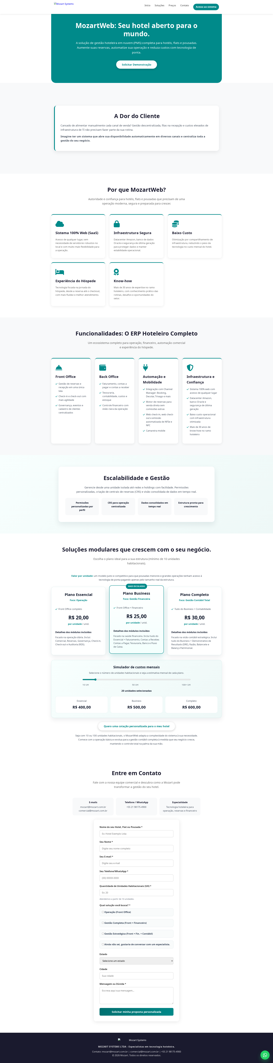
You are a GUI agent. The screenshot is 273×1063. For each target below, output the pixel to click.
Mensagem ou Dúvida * (113, 983)
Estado (103, 954)
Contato (184, 5)
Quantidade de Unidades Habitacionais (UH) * (125, 886)
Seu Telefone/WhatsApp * (114, 871)
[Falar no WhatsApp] (265, 1055)
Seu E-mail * (106, 856)
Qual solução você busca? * (115, 905)
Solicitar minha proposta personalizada (136, 1012)
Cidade (103, 969)
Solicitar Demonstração (136, 64)
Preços (172, 5)
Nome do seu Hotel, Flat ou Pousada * (121, 827)
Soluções (159, 5)
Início (147, 5)
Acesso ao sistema (206, 6)
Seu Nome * (106, 841)
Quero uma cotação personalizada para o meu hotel (136, 726)
